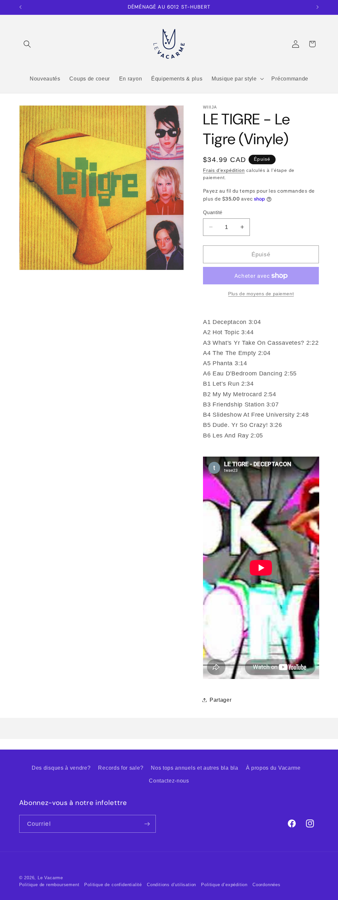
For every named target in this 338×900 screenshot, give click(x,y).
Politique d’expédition (224, 885)
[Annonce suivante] (317, 7)
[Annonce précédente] (20, 7)
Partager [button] (221, 700)
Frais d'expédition (224, 170)
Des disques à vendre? (61, 768)
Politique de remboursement (49, 885)
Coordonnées (267, 885)
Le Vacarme (50, 878)
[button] (27, 44)
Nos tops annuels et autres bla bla (194, 768)
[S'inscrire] (147, 824)
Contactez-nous (169, 781)
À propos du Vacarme (273, 768)
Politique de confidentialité (113, 885)
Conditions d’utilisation (171, 885)
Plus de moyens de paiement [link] (261, 293)
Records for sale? (120, 768)
